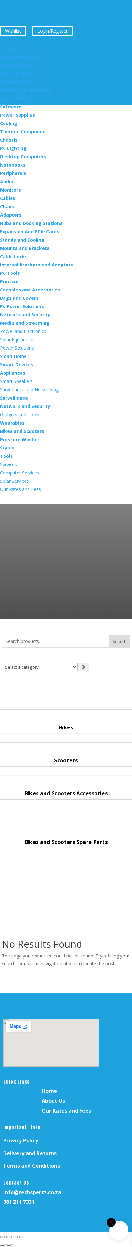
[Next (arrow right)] (9, 1245)
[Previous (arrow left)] (2, 1245)
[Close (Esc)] (21, 1237)
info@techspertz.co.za (32, 1192)
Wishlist (13, 31)
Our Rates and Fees (66, 1110)
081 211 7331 (19, 1201)
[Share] (15, 1237)
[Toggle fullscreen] (9, 1237)
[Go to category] (83, 667)
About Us (53, 1100)
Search (119, 642)
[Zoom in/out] (2, 1237)
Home (49, 1090)
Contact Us (16, 1182)
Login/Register (52, 31)
